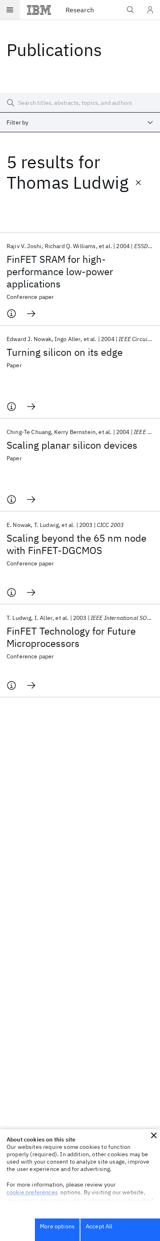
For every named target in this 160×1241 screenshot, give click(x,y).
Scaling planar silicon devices (72, 445)
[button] (154, 1135)
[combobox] (80, 122)
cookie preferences (32, 1192)
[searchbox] (80, 103)
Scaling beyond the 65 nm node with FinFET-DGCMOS (76, 544)
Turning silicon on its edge (65, 352)
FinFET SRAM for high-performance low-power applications (60, 271)
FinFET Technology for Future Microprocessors (71, 637)
